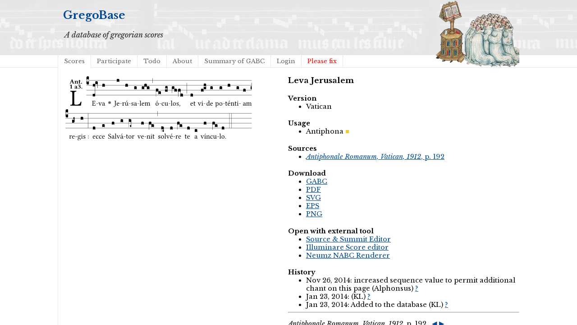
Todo (151, 61)
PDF (313, 190)
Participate (114, 61)
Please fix (322, 61)
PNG (314, 214)
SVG (313, 198)
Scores (74, 61)
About (182, 61)
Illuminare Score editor (347, 247)
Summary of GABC (234, 61)
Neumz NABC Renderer (348, 255)
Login (286, 61)
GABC (316, 181)
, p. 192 (375, 157)
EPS (312, 206)
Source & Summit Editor (348, 239)
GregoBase (94, 15)
